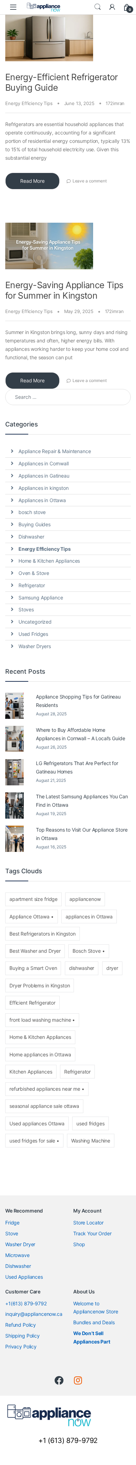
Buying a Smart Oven (33, 968)
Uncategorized (35, 622)
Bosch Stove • (89, 951)
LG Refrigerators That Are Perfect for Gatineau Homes (77, 767)
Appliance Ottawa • (31, 916)
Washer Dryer (20, 1244)
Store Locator (88, 1223)
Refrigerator (31, 585)
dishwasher (82, 968)
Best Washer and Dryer (35, 951)
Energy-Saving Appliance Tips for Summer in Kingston (64, 290)
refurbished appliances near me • (46, 1089)
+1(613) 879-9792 (26, 1303)
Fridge (12, 1223)
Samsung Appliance (40, 597)
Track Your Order (92, 1233)
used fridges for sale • (34, 1141)
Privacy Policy (21, 1346)
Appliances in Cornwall (43, 463)
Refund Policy (20, 1325)
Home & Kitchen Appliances (49, 561)
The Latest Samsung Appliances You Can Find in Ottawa (82, 800)
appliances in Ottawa (89, 916)
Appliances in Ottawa (42, 500)
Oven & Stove (33, 573)
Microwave (17, 1255)
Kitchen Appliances (30, 1072)
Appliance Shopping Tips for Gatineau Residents (78, 701)
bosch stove (32, 512)
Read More (32, 181)
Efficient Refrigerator (32, 1003)
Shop (79, 1244)
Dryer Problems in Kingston (39, 985)
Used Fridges (33, 634)
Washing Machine (90, 1141)
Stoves (26, 609)
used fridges (90, 1123)
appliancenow (84, 899)
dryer (112, 968)
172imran (115, 103)
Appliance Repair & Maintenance (54, 451)
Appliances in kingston (43, 488)
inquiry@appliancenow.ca (33, 1314)
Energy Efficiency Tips (29, 103)
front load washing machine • (42, 1020)
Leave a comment (90, 180)
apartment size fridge (33, 899)
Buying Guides (34, 524)
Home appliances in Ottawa (40, 1054)
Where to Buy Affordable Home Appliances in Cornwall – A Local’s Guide (80, 734)
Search (97, 7)
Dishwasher (31, 537)
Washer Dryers (34, 646)
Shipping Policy (22, 1336)
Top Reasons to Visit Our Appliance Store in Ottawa (81, 834)
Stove (11, 1233)
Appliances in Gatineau (43, 476)
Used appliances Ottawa (37, 1123)
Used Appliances (24, 1277)
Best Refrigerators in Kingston (42, 934)
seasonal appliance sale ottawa (44, 1106)
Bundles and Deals (94, 1322)
